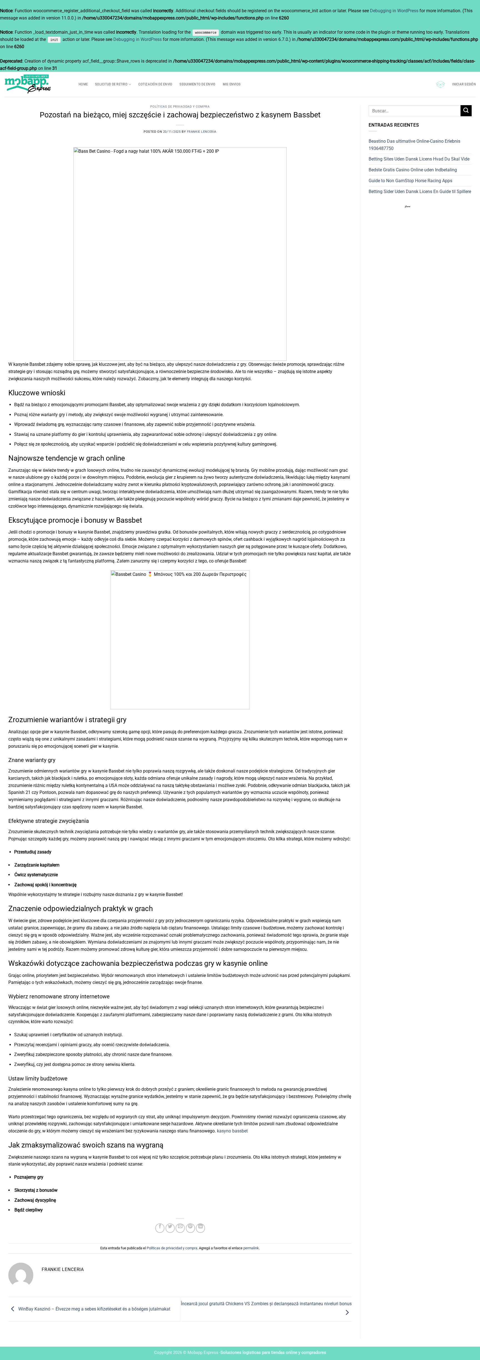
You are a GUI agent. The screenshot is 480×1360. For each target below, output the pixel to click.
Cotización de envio (155, 84)
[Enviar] (466, 110)
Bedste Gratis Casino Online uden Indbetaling (413, 169)
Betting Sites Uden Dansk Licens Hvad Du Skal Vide (419, 159)
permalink (251, 1248)
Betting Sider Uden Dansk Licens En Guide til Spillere (420, 191)
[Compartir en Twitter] (170, 1228)
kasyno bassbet (232, 1131)
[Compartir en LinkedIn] (200, 1228)
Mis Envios (232, 84)
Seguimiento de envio (197, 84)
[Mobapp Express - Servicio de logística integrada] (37, 84)
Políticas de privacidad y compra (179, 106)
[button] (440, 84)
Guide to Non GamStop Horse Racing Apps (410, 180)
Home (83, 84)
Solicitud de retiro (111, 84)
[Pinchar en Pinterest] (190, 1228)
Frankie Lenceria (201, 132)
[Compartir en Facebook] (159, 1228)
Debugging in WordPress (394, 10)
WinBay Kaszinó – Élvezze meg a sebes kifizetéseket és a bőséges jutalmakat (93, 1309)
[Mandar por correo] (180, 1228)
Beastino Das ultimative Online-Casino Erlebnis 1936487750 (414, 145)
